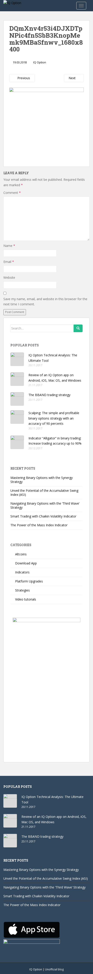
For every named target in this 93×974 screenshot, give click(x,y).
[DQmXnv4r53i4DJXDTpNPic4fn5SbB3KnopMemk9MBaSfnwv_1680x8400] (46, 124)
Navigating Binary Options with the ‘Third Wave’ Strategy (44, 505)
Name (9, 246)
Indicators (22, 572)
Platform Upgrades (29, 581)
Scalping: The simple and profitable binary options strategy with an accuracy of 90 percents (53, 418)
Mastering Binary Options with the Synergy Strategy (41, 479)
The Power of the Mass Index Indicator (38, 525)
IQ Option (39, 62)
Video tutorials (25, 599)
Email (8, 262)
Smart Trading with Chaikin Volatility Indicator (43, 516)
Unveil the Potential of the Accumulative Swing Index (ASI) (44, 492)
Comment (12, 192)
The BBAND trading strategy (49, 395)
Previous (23, 78)
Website (9, 277)
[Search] (78, 328)
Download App (26, 563)
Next (73, 78)
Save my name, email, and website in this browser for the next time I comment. (45, 301)
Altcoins (21, 554)
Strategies (22, 590)
